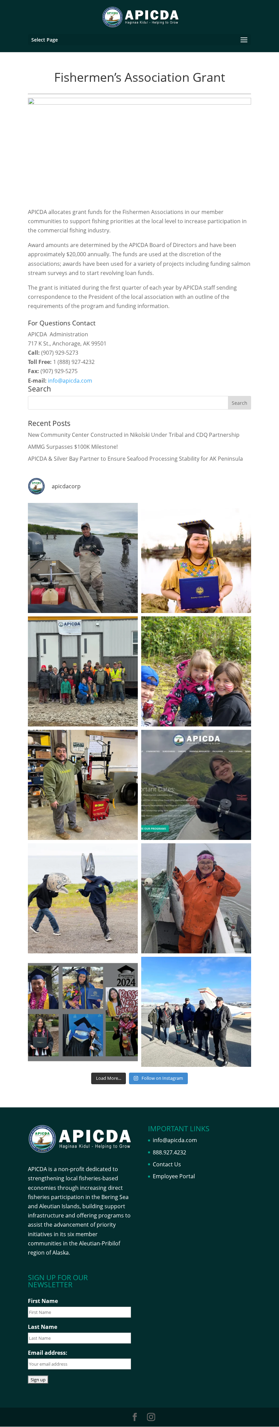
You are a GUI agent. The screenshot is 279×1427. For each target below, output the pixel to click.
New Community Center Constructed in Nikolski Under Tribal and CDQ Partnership (134, 435)
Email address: (47, 1352)
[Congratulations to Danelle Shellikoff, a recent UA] (196, 558)
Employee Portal (174, 1176)
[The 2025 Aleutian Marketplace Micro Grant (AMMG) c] (83, 785)
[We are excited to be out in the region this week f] (196, 1012)
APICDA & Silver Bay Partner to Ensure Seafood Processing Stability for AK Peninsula (135, 458)
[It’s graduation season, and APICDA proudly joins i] (83, 1012)
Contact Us (167, 1164)
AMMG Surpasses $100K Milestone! (73, 446)
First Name (43, 1301)
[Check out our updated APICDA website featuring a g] (196, 785)
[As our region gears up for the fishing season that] (196, 898)
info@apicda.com (70, 380)
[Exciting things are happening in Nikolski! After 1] (83, 671)
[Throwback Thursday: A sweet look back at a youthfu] (196, 671)
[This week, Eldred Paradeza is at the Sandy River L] (83, 558)
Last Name (42, 1327)
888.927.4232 (169, 1152)
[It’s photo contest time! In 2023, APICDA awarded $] (83, 898)
